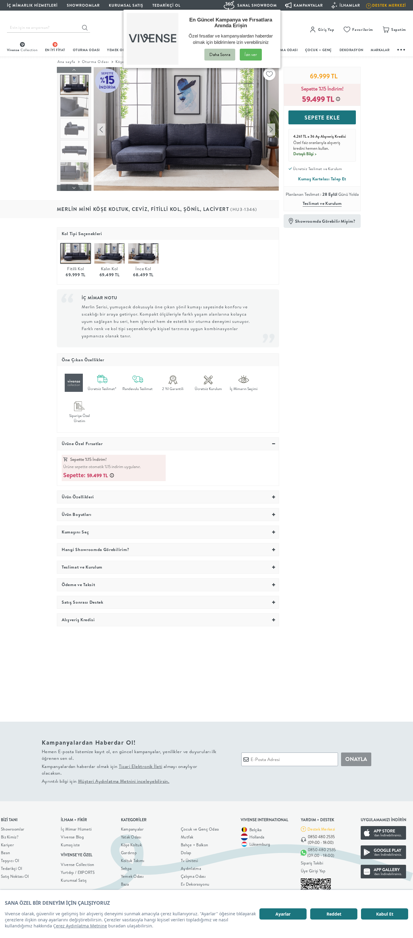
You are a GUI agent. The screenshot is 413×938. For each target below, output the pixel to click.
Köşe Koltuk (131, 845)
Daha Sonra (219, 54)
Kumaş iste (70, 845)
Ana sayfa (66, 61)
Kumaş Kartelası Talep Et (322, 179)
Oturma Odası (95, 61)
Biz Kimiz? (9, 837)
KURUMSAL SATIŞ (126, 5)
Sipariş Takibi (312, 863)
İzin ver (251, 54)
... (401, 48)
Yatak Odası (131, 837)
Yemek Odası (132, 876)
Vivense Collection (77, 864)
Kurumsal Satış (73, 880)
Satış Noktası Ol (15, 876)
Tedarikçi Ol (166, 5)
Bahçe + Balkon (194, 845)
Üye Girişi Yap (313, 871)
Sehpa (126, 868)
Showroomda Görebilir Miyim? (325, 221)
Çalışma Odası (193, 876)
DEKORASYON (351, 50)
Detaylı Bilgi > (305, 153)
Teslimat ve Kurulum (322, 203)
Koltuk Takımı (133, 860)
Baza (125, 884)
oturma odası (86, 50)
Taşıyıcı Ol (10, 860)
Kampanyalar (132, 829)
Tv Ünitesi (189, 860)
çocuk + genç (318, 50)
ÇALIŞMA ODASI (284, 50)
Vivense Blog (72, 837)
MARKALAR (380, 50)
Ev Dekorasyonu (195, 884)
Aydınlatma (191, 868)
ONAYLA (356, 759)
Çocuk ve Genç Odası (200, 829)
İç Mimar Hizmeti (76, 829)
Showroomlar (12, 829)
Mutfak (187, 837)
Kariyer (7, 845)
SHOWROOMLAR (83, 5)
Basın (5, 852)
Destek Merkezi (321, 829)
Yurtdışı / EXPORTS (78, 872)
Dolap (186, 852)
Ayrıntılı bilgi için (105, 781)
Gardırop (129, 852)
